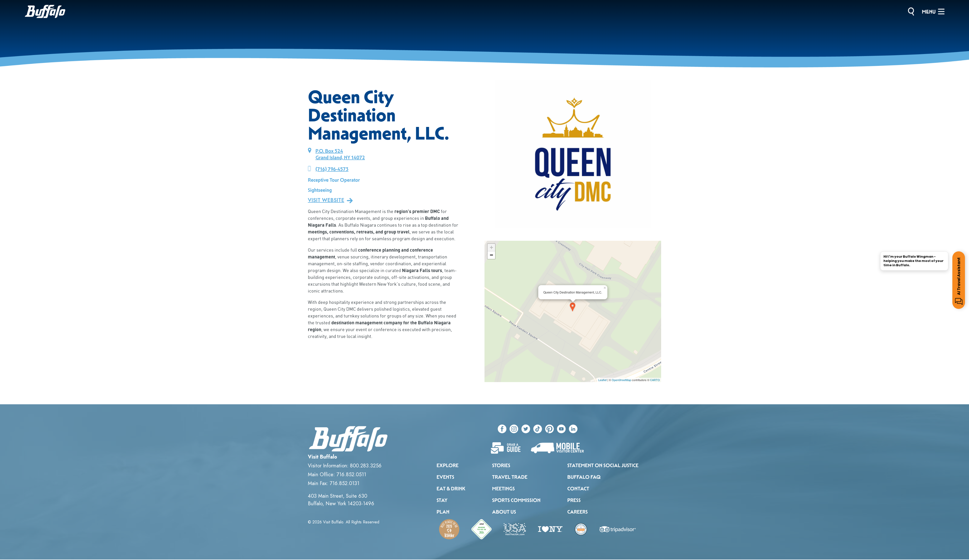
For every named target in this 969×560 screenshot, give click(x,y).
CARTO (655, 380)
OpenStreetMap (621, 380)
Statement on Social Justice (602, 465)
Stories (501, 465)
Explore (448, 465)
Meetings (503, 488)
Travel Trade (509, 477)
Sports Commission (516, 500)
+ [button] (491, 247)
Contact (578, 488)
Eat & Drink (451, 488)
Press (574, 500)
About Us (504, 512)
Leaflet (602, 380)
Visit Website (326, 200)
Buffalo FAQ (584, 477)
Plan (443, 512)
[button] (490, 153)
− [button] (491, 255)
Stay (442, 500)
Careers (577, 512)
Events (445, 477)
